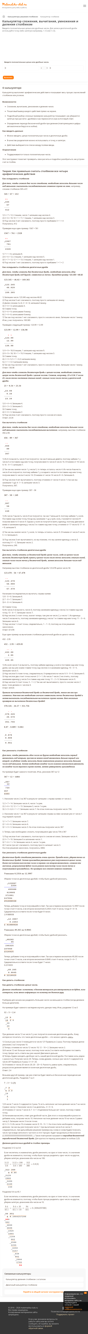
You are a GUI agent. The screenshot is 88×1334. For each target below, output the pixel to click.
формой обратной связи (40, 1327)
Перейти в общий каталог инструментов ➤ (44, 1292)
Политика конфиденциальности (65, 1311)
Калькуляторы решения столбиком (23, 17)
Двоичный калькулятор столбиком (21, 1285)
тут (61, 992)
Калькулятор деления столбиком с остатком (26, 1279)
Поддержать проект (65, 1314)
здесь (70, 1037)
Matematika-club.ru (14, 4)
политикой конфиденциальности (73, 1308)
